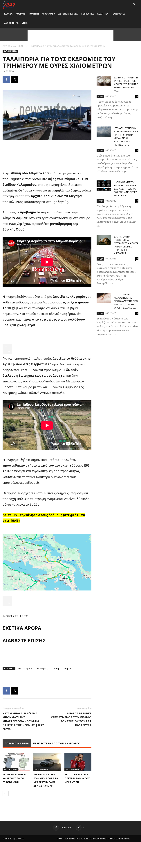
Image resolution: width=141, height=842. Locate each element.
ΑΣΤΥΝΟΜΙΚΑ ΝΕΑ (68, 13)
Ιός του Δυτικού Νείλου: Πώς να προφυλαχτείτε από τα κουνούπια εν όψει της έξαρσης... (126, 301)
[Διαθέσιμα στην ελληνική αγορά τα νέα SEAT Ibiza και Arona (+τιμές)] (46, 762)
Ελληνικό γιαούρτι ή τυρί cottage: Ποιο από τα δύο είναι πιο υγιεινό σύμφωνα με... (126, 84)
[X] (14, 79)
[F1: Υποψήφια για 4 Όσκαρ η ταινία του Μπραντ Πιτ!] (77, 762)
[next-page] (10, 793)
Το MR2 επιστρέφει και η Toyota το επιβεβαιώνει (14, 778)
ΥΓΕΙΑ (25, 23)
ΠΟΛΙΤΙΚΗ (34, 13)
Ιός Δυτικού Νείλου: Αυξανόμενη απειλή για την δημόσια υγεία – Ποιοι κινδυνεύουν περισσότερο (126, 136)
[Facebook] (6, 79)
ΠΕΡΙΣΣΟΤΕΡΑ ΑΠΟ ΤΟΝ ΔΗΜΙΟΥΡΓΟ (56, 743)
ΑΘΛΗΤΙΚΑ (102, 13)
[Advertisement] (70, 35)
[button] (134, 4)
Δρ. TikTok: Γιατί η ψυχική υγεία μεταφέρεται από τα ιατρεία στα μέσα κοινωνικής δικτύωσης (126, 245)
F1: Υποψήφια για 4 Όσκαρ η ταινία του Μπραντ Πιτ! (77, 778)
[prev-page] (5, 793)
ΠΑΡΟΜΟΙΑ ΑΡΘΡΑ (17, 743)
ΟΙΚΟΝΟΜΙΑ (48, 13)
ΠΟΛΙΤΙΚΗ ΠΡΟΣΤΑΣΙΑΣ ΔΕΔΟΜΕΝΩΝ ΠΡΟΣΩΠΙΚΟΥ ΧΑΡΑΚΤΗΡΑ (93, 838)
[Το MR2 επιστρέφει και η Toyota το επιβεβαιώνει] (16, 762)
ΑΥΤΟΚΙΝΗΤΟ (11, 23)
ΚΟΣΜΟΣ (20, 13)
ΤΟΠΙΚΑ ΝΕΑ (87, 13)
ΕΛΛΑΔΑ (8, 13)
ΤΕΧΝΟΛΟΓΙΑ (118, 13)
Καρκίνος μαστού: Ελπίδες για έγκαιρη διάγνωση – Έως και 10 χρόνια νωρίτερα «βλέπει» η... (125, 188)
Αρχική (6, 46)
